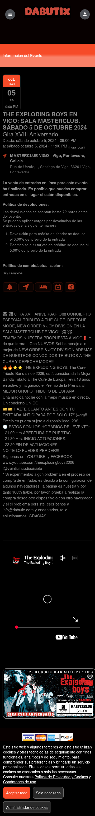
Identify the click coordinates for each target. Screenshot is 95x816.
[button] (85, 14)
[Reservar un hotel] (43, 287)
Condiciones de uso (19, 781)
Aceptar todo (16, 792)
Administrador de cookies (27, 807)
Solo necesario (48, 792)
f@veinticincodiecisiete (22, 468)
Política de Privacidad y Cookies (61, 776)
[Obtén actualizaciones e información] (9, 287)
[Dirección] (26, 287)
